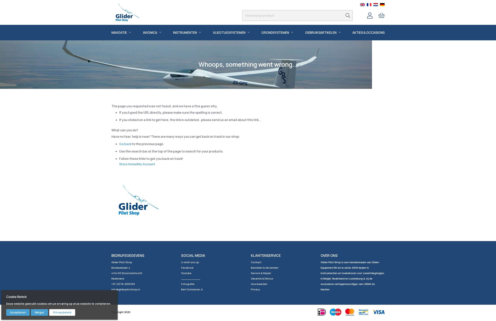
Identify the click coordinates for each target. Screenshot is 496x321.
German (382, 4)
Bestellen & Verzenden (264, 267)
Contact (256, 262)
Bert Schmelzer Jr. (192, 289)
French (369, 4)
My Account (146, 164)
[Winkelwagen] (381, 15)
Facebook (187, 267)
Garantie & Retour (262, 278)
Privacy (255, 289)
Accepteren (18, 312)
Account (370, 15)
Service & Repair (261, 273)
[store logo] (127, 12)
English (362, 4)
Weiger (39, 312)
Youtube (186, 273)
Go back (125, 144)
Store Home (128, 164)
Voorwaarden (259, 284)
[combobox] (297, 15)
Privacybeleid (62, 312)
